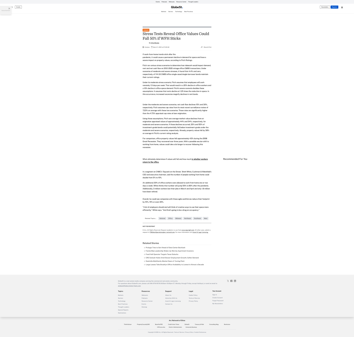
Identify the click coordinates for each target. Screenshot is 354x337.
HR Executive (161, 327)
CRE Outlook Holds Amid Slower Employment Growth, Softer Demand (172, 258)
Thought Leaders (193, 1)
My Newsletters (217, 303)
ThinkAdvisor (128, 324)
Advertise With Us (171, 298)
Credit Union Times (173, 324)
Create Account (217, 297)
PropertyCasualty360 (143, 324)
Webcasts (172, 1)
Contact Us (168, 304)
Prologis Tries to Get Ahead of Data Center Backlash (165, 248)
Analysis (146, 30)
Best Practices (123, 304)
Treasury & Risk (199, 324)
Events (158, 1)
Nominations (122, 313)
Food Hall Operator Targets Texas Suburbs (162, 254)
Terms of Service (194, 298)
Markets (120, 295)
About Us (168, 295)
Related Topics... (151, 218)
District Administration (175, 327)
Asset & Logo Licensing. (200, 232)
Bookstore (227, 324)
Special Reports (123, 310)
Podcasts (164, 1)
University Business (191, 327)
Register (334, 7)
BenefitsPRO (159, 324)
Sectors (120, 298)
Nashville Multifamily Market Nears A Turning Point (165, 261)
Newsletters (324, 7)
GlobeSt (187, 324)
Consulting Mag (214, 324)
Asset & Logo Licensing (173, 301)
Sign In (214, 294)
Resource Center (181, 1)
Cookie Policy (193, 295)
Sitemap (144, 307)
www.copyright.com (188, 230)
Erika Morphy (155, 43)
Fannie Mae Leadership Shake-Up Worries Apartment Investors (170, 251)
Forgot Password (217, 300)
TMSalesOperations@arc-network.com (162, 232)
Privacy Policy (193, 301)
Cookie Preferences (200, 332)
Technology (121, 301)
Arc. (160, 332)
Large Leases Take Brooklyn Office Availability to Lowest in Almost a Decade (175, 265)
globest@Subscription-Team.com (129, 286)
